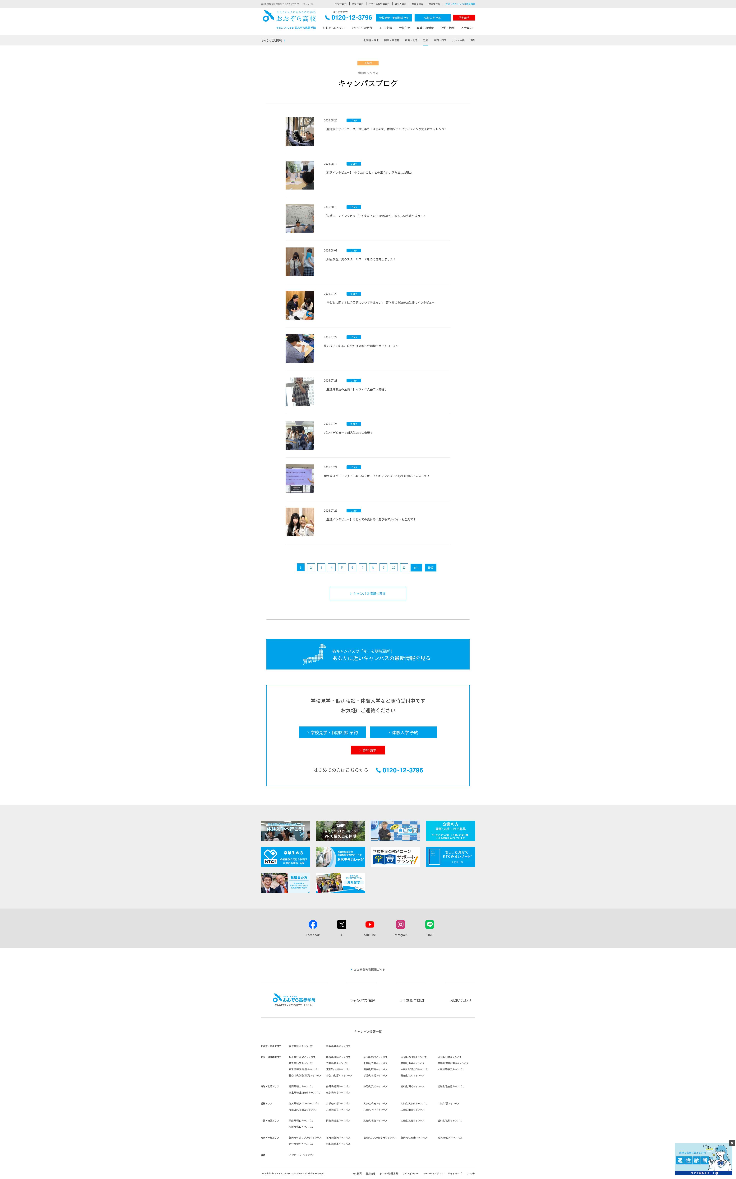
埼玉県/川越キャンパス (450, 1057)
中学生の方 (341, 3)
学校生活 (404, 28)
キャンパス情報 (271, 40)
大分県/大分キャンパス (301, 1143)
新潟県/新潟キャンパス (375, 1075)
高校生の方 (357, 3)
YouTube (370, 935)
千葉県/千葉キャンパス (375, 1063)
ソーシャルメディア (433, 1173)
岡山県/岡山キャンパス (301, 1120)
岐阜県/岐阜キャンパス (338, 1092)
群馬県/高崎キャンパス (338, 1057)
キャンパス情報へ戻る (369, 593)
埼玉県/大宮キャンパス (301, 1063)
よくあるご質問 (411, 1000)
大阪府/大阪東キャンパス (414, 1103)
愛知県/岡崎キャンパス (413, 1086)
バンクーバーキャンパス (302, 1154)
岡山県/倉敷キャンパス (338, 1120)
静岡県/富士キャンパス (301, 1086)
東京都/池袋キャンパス (413, 1063)
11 (404, 567)
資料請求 (464, 17)
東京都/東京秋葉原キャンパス (453, 1063)
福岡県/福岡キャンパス (338, 1137)
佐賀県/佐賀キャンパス (450, 1137)
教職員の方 (417, 3)
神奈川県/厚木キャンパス (339, 1075)
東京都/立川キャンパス (338, 1069)
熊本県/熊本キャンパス (338, 1143)
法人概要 (357, 1173)
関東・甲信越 (391, 40)
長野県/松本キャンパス (413, 1075)
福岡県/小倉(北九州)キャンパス (305, 1137)
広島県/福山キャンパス (375, 1120)
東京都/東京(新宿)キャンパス (304, 1069)
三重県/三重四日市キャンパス (304, 1092)
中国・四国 (440, 40)
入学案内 (466, 28)
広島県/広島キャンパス (413, 1120)
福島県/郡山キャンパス (338, 1046)
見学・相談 (447, 28)
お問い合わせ (461, 1000)
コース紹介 (385, 28)
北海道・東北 (371, 40)
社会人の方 (400, 3)
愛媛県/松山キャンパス (301, 1126)
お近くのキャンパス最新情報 (460, 3)
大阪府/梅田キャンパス (375, 1103)
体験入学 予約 (432, 18)
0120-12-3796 (348, 18)
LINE (429, 935)
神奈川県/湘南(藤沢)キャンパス (305, 1075)
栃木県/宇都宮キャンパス (302, 1057)
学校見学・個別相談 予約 (394, 18)
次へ (416, 567)
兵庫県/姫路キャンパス (413, 1109)
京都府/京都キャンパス (338, 1103)
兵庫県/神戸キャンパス (375, 1109)
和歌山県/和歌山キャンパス (303, 1109)
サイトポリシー (410, 1173)
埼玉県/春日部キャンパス (414, 1057)
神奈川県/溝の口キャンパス (415, 1069)
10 (393, 567)
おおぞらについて (334, 28)
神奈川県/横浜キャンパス (451, 1069)
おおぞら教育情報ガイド (369, 969)
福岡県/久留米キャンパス (414, 1137)
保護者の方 (434, 3)
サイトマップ (455, 1173)
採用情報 (370, 1173)
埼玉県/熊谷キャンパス (375, 1057)
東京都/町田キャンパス (375, 1069)
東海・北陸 (411, 40)
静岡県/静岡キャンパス (338, 1086)
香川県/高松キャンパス (450, 1120)
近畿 (425, 40)
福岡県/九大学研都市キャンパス (380, 1137)
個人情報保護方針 (389, 1173)
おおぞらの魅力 (362, 28)
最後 (430, 567)
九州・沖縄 (458, 40)
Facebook (313, 935)
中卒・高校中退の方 (379, 3)
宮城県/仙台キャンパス (301, 1046)
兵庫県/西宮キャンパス (338, 1109)
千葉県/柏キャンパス (337, 1063)
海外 (472, 40)
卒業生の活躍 (425, 28)
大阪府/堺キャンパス (448, 1103)
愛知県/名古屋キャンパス (451, 1086)
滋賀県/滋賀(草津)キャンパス (304, 1103)
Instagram (400, 935)
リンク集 (470, 1173)
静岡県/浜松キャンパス (375, 1086)
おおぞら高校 (289, 19)
